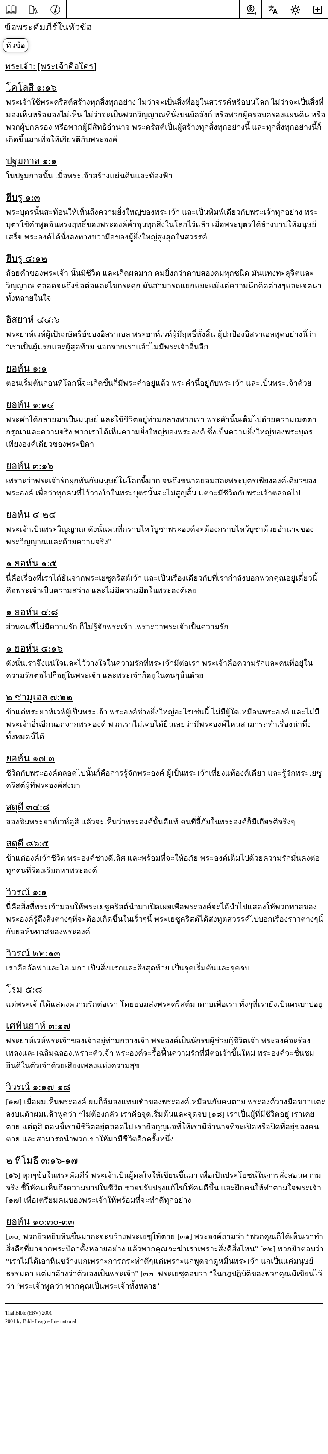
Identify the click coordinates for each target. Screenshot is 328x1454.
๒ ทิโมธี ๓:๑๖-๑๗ (42, 1160)
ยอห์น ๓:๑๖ (29, 465)
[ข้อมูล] (55, 8)
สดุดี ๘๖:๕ (27, 843)
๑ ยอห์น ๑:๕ (31, 563)
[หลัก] (10, 9)
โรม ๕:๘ (24, 989)
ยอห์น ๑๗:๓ (30, 758)
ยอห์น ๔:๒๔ (31, 514)
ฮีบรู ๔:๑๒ (26, 258)
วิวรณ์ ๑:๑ (26, 892)
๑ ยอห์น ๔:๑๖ (34, 648)
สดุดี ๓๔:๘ (28, 807)
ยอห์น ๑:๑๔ (30, 404)
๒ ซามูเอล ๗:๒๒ (39, 697)
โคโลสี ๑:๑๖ (31, 87)
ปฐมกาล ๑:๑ (31, 161)
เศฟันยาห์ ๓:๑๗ (38, 1025)
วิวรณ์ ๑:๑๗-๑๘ (38, 1087)
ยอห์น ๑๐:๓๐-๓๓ (40, 1221)
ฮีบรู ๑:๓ (23, 197)
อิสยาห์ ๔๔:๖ (33, 319)
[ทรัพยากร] (33, 8)
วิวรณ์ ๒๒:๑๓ (33, 953)
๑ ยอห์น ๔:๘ (32, 612)
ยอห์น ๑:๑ (26, 368)
